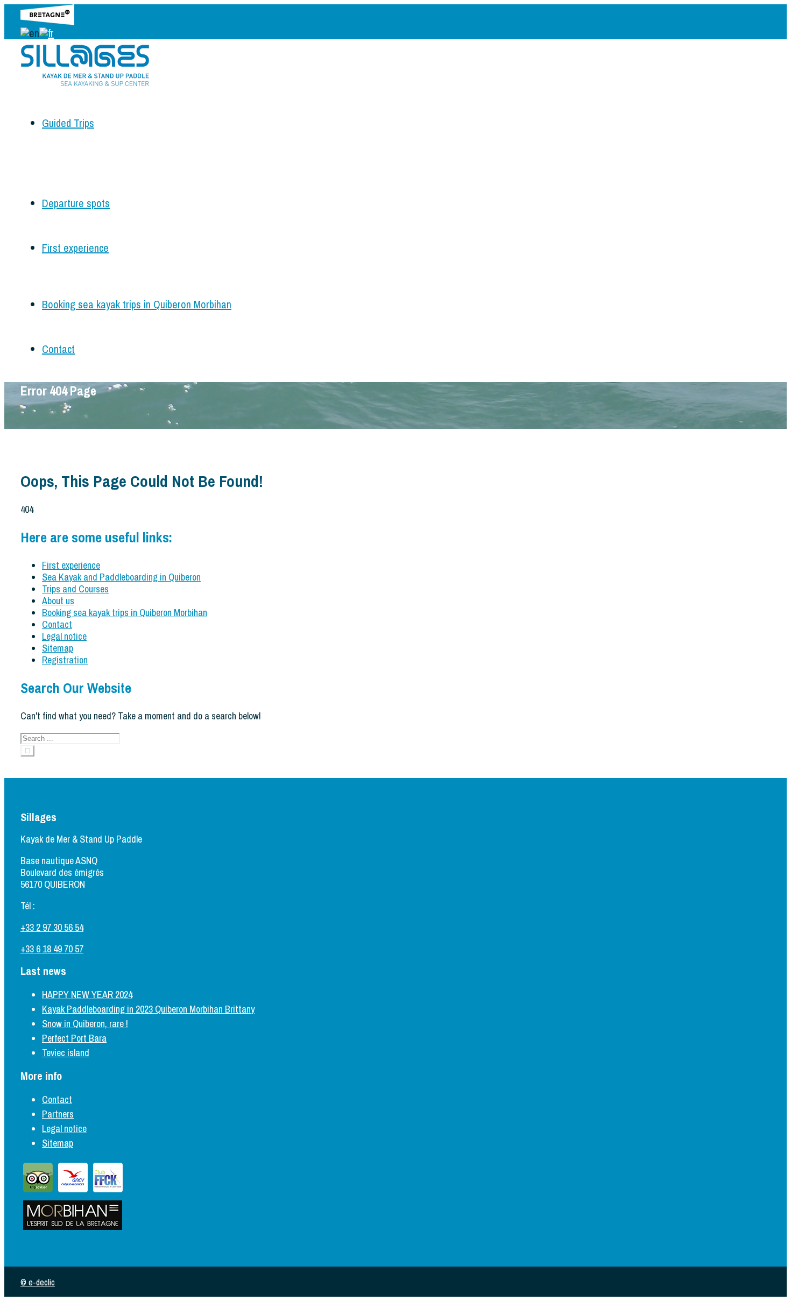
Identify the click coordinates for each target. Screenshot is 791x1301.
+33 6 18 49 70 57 (51, 949)
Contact (58, 349)
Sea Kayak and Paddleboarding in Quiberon (121, 577)
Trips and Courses (75, 589)
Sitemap (57, 648)
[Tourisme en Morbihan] (72, 1229)
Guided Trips (68, 123)
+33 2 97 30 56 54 (51, 927)
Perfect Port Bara (74, 1038)
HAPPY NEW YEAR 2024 (87, 994)
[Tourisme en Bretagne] (47, 21)
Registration (65, 660)
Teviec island (65, 1052)
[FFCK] (107, 1191)
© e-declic (37, 1282)
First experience (75, 248)
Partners (58, 1114)
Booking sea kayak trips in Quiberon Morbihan (136, 304)
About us (58, 600)
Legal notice (64, 636)
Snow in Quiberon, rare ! (85, 1023)
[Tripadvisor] (37, 1191)
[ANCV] (72, 1191)
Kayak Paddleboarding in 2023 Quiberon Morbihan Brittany (148, 1009)
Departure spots (76, 203)
